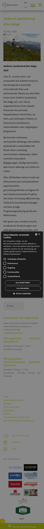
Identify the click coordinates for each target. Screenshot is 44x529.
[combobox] (36, 234)
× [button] (39, 234)
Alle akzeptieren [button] (23, 283)
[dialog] (22, 264)
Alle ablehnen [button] (23, 288)
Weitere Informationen (12, 254)
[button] (22, 293)
